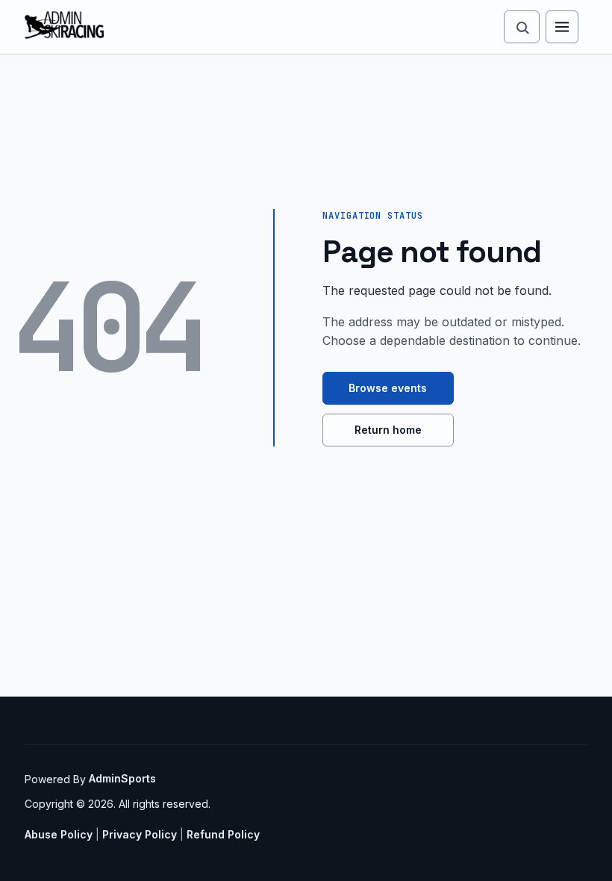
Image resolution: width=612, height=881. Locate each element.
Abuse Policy (59, 834)
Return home (388, 429)
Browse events (388, 388)
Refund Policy (223, 834)
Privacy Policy (139, 834)
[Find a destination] (522, 26)
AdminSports (122, 778)
